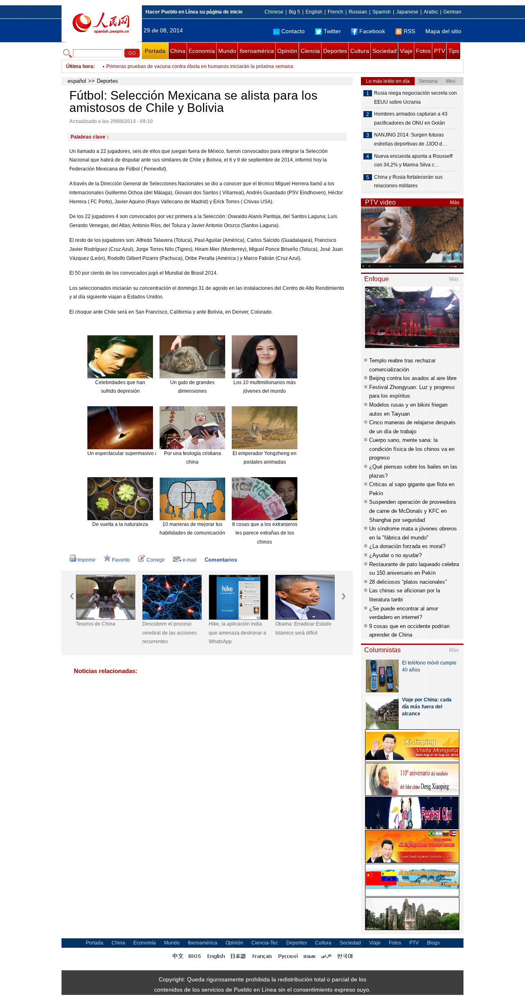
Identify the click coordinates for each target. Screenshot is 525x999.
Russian (358, 12)
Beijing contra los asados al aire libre (413, 378)
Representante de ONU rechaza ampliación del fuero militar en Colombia (187, 66)
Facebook (372, 31)
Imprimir (87, 560)
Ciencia (310, 51)
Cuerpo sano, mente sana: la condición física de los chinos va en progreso (411, 449)
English (314, 12)
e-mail (189, 560)
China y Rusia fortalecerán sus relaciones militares (408, 181)
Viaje (406, 51)
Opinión (287, 51)
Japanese (407, 12)
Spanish (381, 12)
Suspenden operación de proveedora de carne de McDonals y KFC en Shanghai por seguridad (412, 511)
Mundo (227, 51)
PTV (439, 51)
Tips (453, 51)
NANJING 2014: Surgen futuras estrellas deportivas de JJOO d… (410, 139)
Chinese (274, 12)
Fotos (423, 51)
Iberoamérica (257, 51)
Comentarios (221, 560)
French (335, 12)
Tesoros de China (95, 624)
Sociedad (384, 51)
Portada (155, 51)
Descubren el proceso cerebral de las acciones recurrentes (169, 632)
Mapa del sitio (443, 31)
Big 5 (294, 12)
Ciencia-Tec (264, 943)
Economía (202, 51)
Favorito (121, 560)
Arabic (431, 12)
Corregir (155, 560)
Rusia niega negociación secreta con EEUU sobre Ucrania (415, 97)
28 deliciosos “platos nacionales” (408, 582)
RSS (409, 31)
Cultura (359, 51)
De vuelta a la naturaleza (120, 524)
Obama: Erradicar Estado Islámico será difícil (303, 628)
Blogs (433, 943)
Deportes (335, 51)
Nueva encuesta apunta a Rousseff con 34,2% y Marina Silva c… (413, 160)
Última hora (79, 66)
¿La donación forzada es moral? (407, 546)
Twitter (332, 31)
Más (454, 202)
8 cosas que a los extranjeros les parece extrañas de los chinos (264, 533)
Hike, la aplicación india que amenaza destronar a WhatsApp (237, 632)
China (177, 51)
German (452, 12)
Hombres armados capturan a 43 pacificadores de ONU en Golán (410, 118)
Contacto (293, 31)
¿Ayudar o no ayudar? (395, 555)
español (77, 81)
